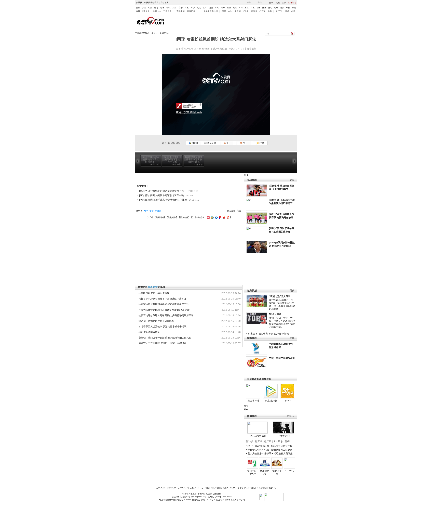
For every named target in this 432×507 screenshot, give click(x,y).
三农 (247, 7)
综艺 (162, 7)
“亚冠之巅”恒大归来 (279, 296)
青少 (193, 7)
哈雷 (152, 211)
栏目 (293, 11)
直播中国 (181, 11)
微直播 (258, 441)
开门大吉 (289, 471)
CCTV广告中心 (237, 488)
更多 (292, 180)
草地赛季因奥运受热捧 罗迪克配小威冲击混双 (162, 326)
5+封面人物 (275, 333)
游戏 (294, 7)
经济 (150, 7)
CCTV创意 (250, 488)
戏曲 (174, 7)
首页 (138, 7)
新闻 (144, 7)
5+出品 (251, 333)
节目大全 (167, 11)
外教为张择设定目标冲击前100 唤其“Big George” (164, 309)
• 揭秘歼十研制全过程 (280, 446)
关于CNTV (183, 488)
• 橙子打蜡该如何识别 (257, 446)
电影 (230, 11)
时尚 (241, 7)
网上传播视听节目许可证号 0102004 (175, 500)
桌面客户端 (253, 400)
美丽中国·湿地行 (252, 472)
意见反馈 (211, 143)
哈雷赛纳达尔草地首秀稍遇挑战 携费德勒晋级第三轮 (166, 315)
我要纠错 (160, 217)
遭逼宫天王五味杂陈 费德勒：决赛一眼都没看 (162, 343)
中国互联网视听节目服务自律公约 (229, 500)
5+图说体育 (262, 333)
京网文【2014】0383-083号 (220, 497)
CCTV (279, 11)
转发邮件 (184, 217)
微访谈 (249, 441)
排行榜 (194, 143)
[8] (177, 143)
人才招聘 (205, 488)
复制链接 (172, 217)
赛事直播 (191, 11)
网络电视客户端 (211, 11)
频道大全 (146, 11)
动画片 (254, 11)
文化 (199, 7)
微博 (264, 7)
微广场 (267, 441)
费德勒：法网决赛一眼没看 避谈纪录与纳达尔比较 (165, 337)
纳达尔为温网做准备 (149, 332)
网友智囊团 (261, 488)
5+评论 (285, 333)
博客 (270, 7)
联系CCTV (172, 488)
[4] (171, 143)
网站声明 (215, 488)
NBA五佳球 (275, 314)
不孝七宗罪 (284, 435)
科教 (187, 7)
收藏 (261, 143)
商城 (252, 7)
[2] (169, 143)
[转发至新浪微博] (223, 217)
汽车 (223, 7)
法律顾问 (224, 488)
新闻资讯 (164, 33)
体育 (156, 7)
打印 (150, 217)
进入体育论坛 (220, 48)
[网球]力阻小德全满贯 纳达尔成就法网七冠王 (162, 191)
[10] (179, 143)
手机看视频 (250, 48)
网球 (146, 211)
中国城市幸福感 (258, 435)
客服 (284, 2)
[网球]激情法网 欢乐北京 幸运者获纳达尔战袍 (163, 199)
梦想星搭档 (264, 472)
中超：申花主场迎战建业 (282, 358)
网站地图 (164, 2)
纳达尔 (158, 211)
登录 (271, 3)
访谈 (282, 7)
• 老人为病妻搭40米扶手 (259, 453)
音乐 (181, 7)
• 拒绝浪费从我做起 (282, 453)
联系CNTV (194, 488)
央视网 (139, 2)
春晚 (168, 7)
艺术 (205, 7)
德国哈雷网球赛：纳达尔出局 (154, 293)
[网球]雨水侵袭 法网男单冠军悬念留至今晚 (161, 195)
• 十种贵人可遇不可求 (257, 449)
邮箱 (288, 7)
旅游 (229, 7)
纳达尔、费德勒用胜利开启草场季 (156, 321)
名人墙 (276, 441)
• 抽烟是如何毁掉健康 (280, 449)
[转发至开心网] (208, 217)
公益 (211, 7)
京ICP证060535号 (198, 497)
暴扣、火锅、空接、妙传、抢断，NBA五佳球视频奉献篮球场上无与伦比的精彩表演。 (282, 322)
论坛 (276, 7)
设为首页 (292, 2)
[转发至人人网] (216, 217)
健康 (235, 7)
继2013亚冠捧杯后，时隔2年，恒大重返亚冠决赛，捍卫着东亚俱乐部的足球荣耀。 (282, 304)
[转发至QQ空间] (212, 217)
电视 (138, 11)
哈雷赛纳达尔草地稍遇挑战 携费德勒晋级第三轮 (164, 304)
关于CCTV (160, 488)
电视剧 (238, 11)
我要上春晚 (277, 472)
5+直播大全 (271, 400)
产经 (217, 7)
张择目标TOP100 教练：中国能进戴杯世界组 (162, 298)
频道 (287, 11)
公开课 (262, 11)
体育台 (154, 33)
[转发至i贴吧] (219, 217)
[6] (174, 143)
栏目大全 (157, 11)
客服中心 (272, 488)
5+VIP (288, 400)
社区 (258, 7)
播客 (270, 11)
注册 (278, 3)
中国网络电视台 (151, 2)
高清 (224, 11)
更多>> (290, 416)
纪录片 (246, 11)
